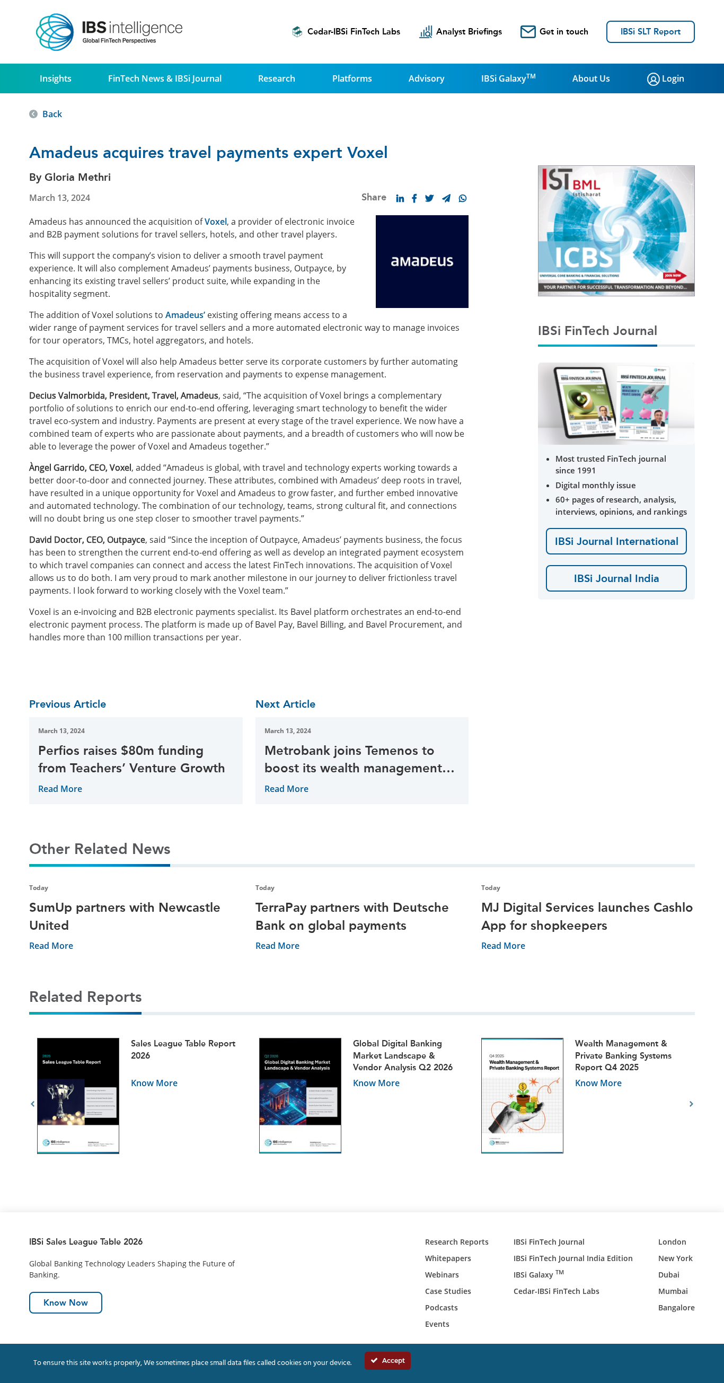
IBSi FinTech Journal (549, 1242)
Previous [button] (32, 1104)
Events (437, 1324)
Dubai (668, 1275)
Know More (154, 1083)
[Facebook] (414, 198)
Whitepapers (448, 1258)
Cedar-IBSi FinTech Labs (353, 32)
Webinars (442, 1275)
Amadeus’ (185, 315)
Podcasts (441, 1307)
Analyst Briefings (469, 32)
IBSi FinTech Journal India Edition (573, 1258)
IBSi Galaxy (508, 78)
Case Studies (448, 1291)
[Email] (446, 198)
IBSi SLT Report (651, 32)
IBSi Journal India (616, 578)
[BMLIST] (616, 230)
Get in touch (564, 32)
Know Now (65, 1303)
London (672, 1242)
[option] (140, 1104)
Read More (60, 789)
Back (52, 114)
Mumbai (673, 1291)
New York (675, 1258)
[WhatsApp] (463, 198)
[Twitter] (429, 198)
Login (672, 78)
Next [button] (691, 1104)
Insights (56, 78)
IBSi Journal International (616, 541)
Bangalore (676, 1307)
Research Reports (457, 1242)
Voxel (216, 221)
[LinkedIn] (400, 198)
